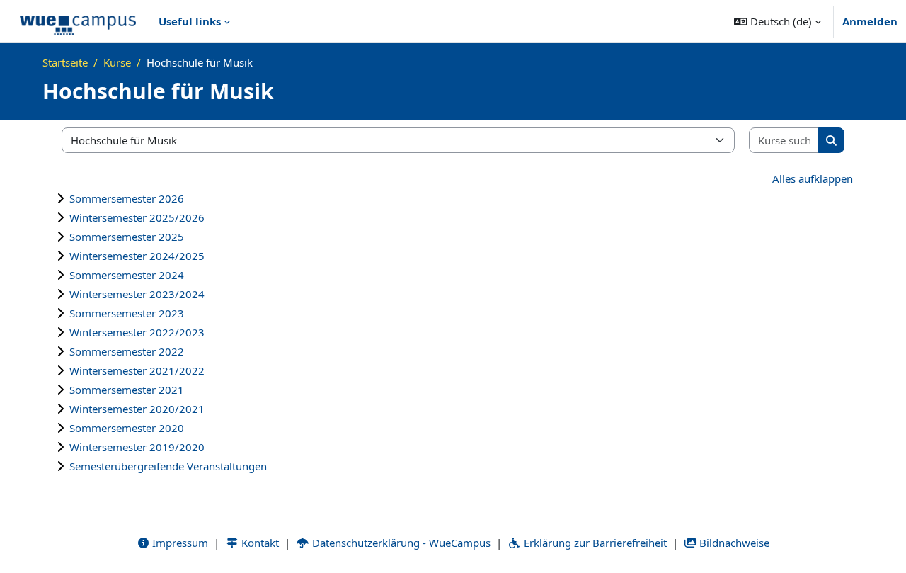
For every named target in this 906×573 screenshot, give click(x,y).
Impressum (178, 542)
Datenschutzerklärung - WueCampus (400, 542)
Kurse (117, 62)
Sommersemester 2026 (126, 198)
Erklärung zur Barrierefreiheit (594, 542)
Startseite (65, 62)
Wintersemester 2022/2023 (137, 332)
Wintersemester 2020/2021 (137, 409)
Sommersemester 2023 (126, 313)
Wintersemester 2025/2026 (137, 217)
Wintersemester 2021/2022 (137, 370)
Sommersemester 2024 (126, 275)
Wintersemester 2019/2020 (137, 447)
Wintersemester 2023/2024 (137, 294)
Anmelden (870, 21)
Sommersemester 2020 (126, 428)
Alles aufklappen (812, 178)
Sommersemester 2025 (126, 236)
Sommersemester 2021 (126, 389)
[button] (777, 21)
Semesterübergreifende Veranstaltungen (168, 466)
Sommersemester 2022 (126, 351)
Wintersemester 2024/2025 (137, 256)
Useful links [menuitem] (190, 21)
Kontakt (259, 542)
